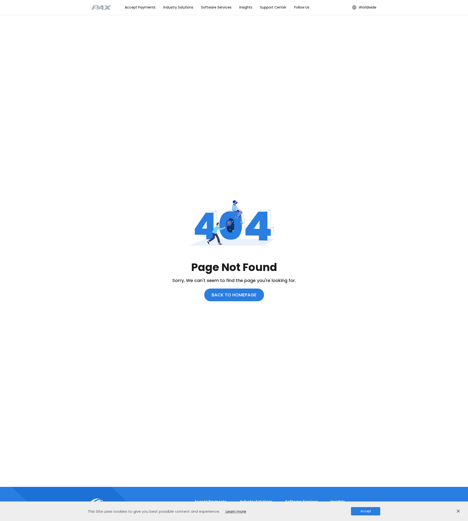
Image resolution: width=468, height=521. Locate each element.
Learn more (235, 511)
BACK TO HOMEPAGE (234, 295)
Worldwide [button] (367, 7)
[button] (178, 7)
